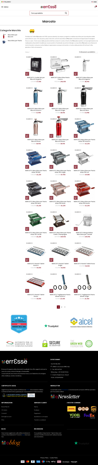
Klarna (36, 407)
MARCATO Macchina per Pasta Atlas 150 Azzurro (84, 140)
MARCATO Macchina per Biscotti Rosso (60, 140)
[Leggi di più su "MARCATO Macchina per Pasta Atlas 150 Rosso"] (76, 198)
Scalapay (36, 410)
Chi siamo (4, 410)
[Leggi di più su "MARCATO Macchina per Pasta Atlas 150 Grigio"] (51, 167)
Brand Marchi (5, 407)
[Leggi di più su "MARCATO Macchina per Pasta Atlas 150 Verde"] (27, 229)
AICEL (28, 389)
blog (23, 435)
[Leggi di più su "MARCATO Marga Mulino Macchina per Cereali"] (76, 229)
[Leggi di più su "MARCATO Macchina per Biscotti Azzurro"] (27, 105)
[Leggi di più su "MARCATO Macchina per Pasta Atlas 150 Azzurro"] (76, 136)
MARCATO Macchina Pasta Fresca (60, 78)
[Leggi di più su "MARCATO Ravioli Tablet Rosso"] (27, 291)
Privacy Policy (44, 458)
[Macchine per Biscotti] (4, 36)
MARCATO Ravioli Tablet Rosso (35, 295)
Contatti (4, 413)
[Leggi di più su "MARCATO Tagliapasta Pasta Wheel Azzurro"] (51, 291)
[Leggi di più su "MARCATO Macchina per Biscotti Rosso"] (51, 136)
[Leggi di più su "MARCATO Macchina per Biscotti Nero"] (76, 105)
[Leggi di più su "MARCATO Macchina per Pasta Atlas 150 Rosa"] (51, 198)
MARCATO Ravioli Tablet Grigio (60, 264)
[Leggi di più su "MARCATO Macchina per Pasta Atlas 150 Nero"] (27, 198)
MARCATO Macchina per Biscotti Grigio (60, 109)
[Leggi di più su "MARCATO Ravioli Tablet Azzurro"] (27, 260)
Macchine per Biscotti (12, 36)
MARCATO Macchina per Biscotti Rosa (35, 140)
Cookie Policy (54, 458)
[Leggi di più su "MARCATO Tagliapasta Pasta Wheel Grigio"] (76, 291)
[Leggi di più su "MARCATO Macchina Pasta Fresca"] (51, 74)
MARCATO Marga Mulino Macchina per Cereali (84, 233)
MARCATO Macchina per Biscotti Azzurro (35, 109)
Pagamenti (37, 413)
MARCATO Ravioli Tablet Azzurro (35, 264)
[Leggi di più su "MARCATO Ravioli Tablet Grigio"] (51, 260)
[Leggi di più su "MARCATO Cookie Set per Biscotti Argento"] (27, 74)
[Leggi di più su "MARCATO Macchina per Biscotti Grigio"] (51, 105)
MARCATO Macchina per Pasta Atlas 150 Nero (36, 202)
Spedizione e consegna (41, 416)
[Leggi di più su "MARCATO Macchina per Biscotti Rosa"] (27, 136)
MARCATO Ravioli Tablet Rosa (84, 264)
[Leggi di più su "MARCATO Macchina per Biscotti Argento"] (76, 74)
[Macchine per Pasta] (4, 42)
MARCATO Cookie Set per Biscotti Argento (36, 78)
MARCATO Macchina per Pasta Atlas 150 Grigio (60, 171)
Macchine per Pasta (15, 41)
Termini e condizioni (40, 420)
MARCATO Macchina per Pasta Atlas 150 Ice (84, 171)
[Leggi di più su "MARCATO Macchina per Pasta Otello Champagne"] (51, 229)
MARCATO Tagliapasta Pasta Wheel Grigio (84, 295)
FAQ (2, 420)
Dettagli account (6, 416)
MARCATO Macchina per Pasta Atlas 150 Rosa (60, 202)
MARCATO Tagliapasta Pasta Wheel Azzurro (60, 295)
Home (27, 52)
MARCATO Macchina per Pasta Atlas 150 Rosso (84, 202)
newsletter (65, 389)
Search (65, 13)
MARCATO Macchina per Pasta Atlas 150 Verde (36, 233)
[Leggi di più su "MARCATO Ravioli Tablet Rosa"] (76, 260)
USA (95, 2)
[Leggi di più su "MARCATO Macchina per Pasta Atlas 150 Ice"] (76, 167)
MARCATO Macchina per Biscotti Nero (84, 109)
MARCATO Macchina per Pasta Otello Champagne (60, 233)
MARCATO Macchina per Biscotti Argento (84, 78)
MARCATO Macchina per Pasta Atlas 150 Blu (36, 171)
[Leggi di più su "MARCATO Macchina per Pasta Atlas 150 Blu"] (27, 167)
